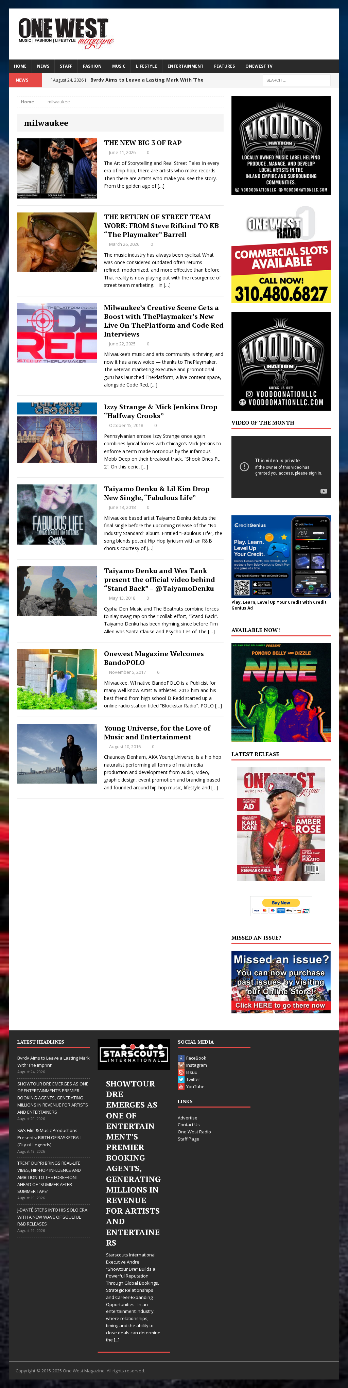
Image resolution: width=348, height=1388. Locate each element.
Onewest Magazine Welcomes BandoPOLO (154, 658)
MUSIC (118, 66)
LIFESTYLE (146, 66)
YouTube (195, 1086)
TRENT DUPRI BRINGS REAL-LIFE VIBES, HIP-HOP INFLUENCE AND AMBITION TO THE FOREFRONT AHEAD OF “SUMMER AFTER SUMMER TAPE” (49, 1177)
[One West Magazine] (174, 33)
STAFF (66, 66)
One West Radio (194, 1132)
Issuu (191, 1072)
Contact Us (189, 1124)
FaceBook (196, 1058)
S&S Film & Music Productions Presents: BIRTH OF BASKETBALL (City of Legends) (50, 1137)
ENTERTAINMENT (186, 66)
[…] (161, 186)
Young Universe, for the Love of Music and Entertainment (157, 732)
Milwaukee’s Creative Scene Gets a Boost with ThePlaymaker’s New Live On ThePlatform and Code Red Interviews (164, 321)
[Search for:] (297, 79)
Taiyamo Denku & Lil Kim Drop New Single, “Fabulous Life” (157, 493)
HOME (20, 66)
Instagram (196, 1065)
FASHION (92, 66)
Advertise (187, 1118)
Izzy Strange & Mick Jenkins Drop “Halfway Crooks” (161, 411)
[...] (117, 1340)
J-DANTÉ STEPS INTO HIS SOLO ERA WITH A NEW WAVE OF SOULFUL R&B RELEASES (52, 1217)
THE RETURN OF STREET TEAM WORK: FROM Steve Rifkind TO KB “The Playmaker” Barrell (161, 225)
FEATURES (224, 66)
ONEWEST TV (259, 66)
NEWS (43, 66)
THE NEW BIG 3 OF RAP (143, 142)
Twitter (193, 1079)
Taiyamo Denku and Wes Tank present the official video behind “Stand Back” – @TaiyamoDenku (159, 579)
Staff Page (188, 1139)
